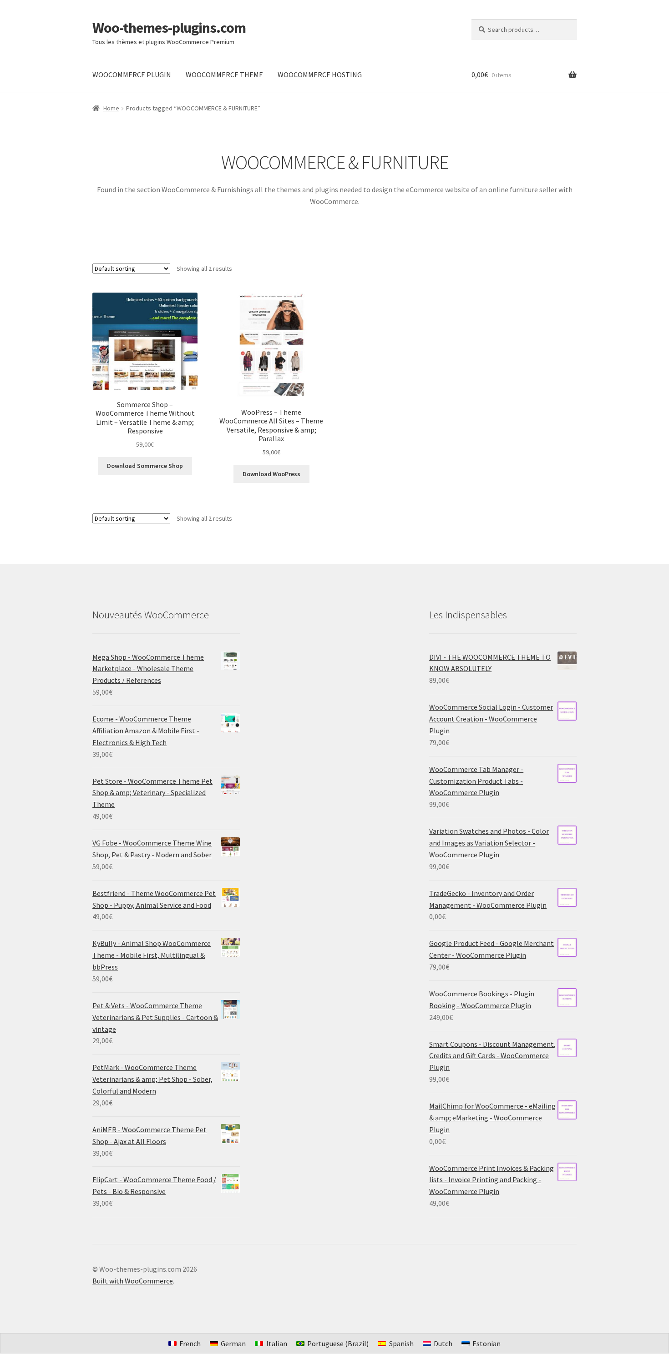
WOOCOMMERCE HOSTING (320, 74)
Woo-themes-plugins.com (169, 28)
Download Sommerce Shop (145, 466)
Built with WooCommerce (132, 1280)
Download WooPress (271, 474)
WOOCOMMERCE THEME (224, 74)
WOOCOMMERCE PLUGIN (131, 74)
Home (111, 108)
